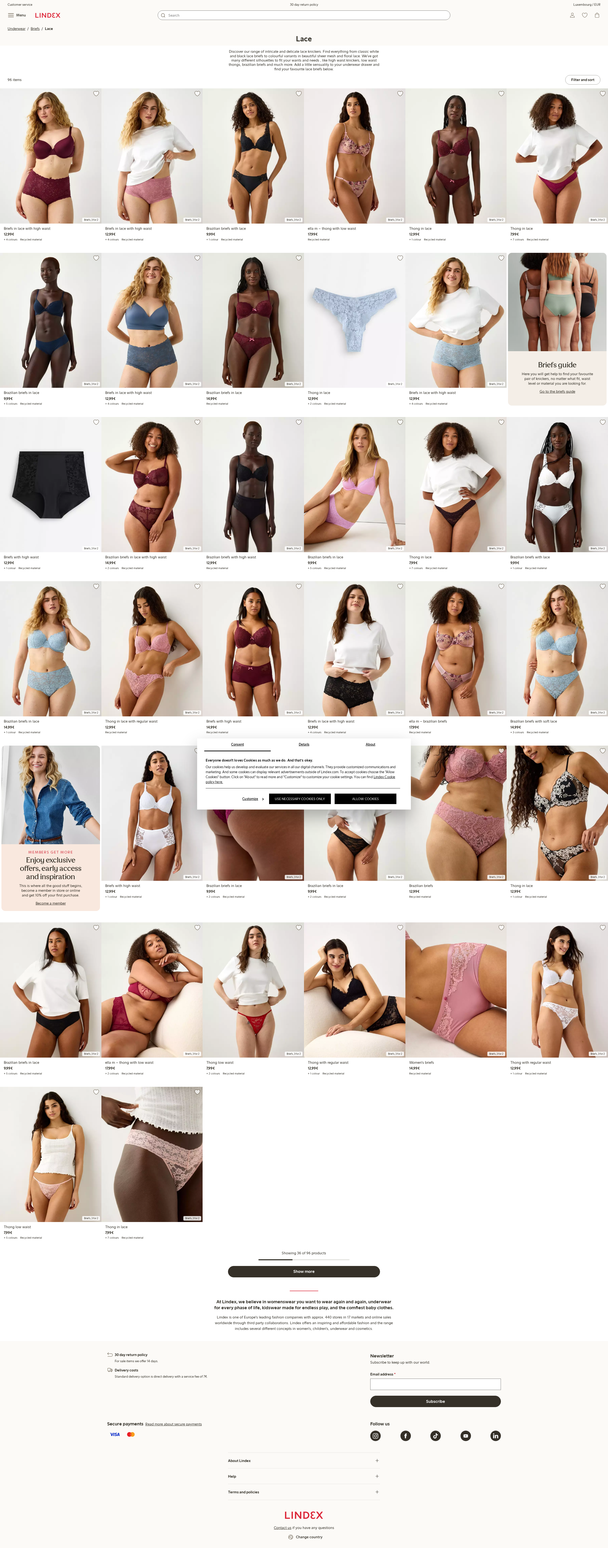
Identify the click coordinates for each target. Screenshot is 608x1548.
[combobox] (304, 15)
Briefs (35, 28)
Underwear (16, 28)
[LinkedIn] (495, 1436)
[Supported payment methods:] (237, 1435)
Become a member (51, 903)
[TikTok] (435, 1436)
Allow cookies (365, 799)
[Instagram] (375, 1436)
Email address (383, 1374)
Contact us (282, 1527)
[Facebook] (405, 1436)
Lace (49, 28)
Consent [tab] (237, 744)
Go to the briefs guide (557, 391)
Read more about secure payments (173, 1424)
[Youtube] (466, 1436)
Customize (250, 799)
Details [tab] (304, 744)
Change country (309, 1537)
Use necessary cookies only (300, 799)
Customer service (20, 5)
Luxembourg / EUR (586, 5)
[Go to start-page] (47, 15)
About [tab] (370, 744)
